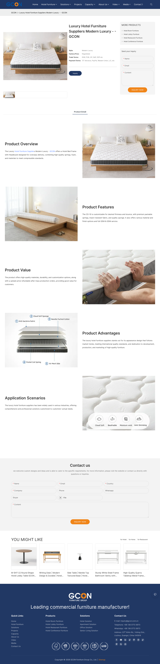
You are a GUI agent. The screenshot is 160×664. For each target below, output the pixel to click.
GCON (13, 13)
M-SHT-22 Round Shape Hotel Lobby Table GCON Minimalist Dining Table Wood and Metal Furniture (23, 574)
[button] (142, 4)
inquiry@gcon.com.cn (129, 621)
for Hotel (123, 539)
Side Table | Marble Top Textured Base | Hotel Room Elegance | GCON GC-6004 (78, 574)
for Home (132, 539)
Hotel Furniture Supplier (24, 151)
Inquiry (75, 73)
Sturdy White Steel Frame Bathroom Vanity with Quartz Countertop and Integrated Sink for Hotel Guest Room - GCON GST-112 (107, 574)
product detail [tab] (80, 112)
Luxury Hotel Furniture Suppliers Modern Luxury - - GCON (43, 13)
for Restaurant (143, 539)
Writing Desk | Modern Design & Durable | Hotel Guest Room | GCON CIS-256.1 (51, 574)
